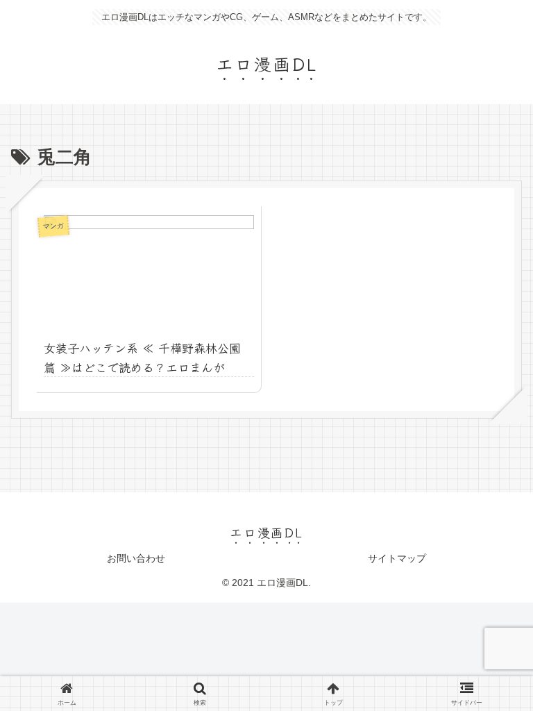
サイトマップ (397, 558)
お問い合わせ (136, 558)
